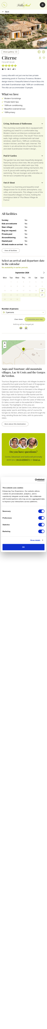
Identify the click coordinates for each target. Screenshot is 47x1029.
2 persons (10, 312)
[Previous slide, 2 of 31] (39, 52)
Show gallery (8, 52)
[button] (23, 349)
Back (7, 12)
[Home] (24, 4)
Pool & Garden (10, 155)
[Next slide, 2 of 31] (43, 52)
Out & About (9, 182)
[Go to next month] (44, 272)
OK (23, 547)
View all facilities (10, 250)
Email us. (36, 460)
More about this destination (15, 424)
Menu (42, 4)
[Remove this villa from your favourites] (44, 58)
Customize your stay (35, 319)
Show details (35, 540)
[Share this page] (40, 58)
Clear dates (18, 319)
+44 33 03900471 (4, 4)
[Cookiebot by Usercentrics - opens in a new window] (34, 480)
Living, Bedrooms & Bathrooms (17, 123)
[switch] (41, 518)
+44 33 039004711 (23, 460)
